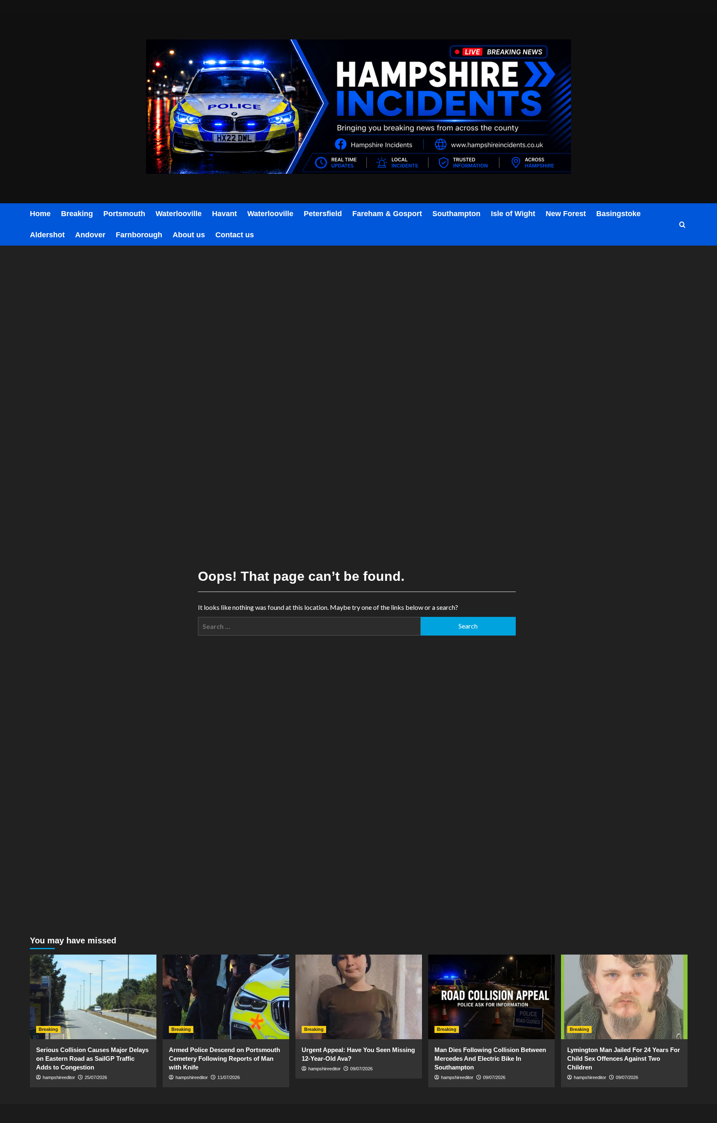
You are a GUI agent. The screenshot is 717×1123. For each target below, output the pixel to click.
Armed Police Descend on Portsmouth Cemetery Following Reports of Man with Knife (224, 1058)
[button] (682, 224)
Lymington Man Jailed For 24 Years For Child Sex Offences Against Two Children (623, 1058)
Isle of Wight (513, 213)
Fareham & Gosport (387, 213)
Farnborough (139, 235)
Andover (90, 235)
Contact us (234, 235)
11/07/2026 (228, 1077)
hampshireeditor (59, 1077)
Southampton (456, 213)
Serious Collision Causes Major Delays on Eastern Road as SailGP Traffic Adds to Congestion (92, 1058)
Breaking (77, 213)
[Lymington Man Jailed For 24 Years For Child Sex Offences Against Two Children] (624, 997)
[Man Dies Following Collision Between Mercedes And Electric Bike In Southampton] (491, 997)
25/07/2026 (96, 1077)
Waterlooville (179, 213)
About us (189, 235)
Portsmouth (124, 213)
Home (40, 213)
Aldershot (47, 235)
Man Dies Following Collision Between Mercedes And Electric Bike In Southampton (490, 1058)
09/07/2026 (361, 1068)
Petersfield (323, 213)
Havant (224, 213)
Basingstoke (618, 213)
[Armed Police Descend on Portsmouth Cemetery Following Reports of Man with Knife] (226, 997)
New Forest (566, 213)
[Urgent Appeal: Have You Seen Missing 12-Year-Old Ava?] (358, 997)
